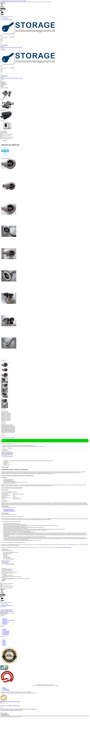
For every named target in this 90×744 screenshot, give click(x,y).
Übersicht (2, 47)
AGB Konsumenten (5, 689)
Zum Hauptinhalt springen (4, 0)
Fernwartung (4, 624)
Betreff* (3, 563)
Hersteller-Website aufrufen (5, 560)
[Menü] (1, 35)
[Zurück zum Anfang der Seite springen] (1, 708)
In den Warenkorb (4, 450)
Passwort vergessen (5, 622)
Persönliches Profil (7, 47)
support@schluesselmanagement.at (65, 547)
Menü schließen (4, 45)
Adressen (11, 47)
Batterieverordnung (5, 633)
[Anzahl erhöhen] (9, 448)
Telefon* (3, 573)
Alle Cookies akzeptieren (18, 710)
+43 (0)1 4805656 (5, 612)
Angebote (4, 642)
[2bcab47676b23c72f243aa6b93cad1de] (8, 320)
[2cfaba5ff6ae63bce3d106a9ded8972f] (8, 343)
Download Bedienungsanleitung (9, 510)
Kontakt (3, 644)
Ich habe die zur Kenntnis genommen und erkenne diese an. (16, 578)
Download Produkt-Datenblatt (7, 451)
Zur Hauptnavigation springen (21, 0)
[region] (45, 296)
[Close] (1, 410)
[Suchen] (11, 37)
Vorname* (3, 570)
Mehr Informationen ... (32, 709)
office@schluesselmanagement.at (6, 610)
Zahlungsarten (15, 47)
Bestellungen (20, 47)
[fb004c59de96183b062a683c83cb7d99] (8, 298)
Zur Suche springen (12, 0)
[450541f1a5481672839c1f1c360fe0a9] (8, 231)
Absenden (3, 579)
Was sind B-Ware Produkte (5, 714)
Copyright (4, 645)
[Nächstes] (5, 361)
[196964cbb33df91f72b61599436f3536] (8, 208)
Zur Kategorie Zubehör (4, 87)
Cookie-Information (5, 634)
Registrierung (4, 621)
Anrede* (3, 569)
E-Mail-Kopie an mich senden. (8, 575)
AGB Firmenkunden (5, 631)
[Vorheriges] (2, 361)
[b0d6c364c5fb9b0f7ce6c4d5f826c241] (8, 275)
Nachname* (4, 571)
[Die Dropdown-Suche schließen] (14, 37)
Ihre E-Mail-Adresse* (5, 572)
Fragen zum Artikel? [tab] (7, 464)
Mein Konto (4, 618)
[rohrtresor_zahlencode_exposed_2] (8, 164)
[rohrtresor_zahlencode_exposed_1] (8, 186)
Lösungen (4, 641)
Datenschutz (4, 688)
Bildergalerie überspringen (5, 158)
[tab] (28, 460)
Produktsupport (5, 623)
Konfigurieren (12, 710)
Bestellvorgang (4, 619)
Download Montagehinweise (8, 509)
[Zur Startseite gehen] (28, 34)
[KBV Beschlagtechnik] (45, 151)
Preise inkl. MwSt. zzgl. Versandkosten (7, 437)
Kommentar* (4, 568)
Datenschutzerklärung (11, 578)
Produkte (3, 640)
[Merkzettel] (1, 42)
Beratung (4, 643)
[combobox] (5, 37)
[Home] (45, 81)
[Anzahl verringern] (3, 448)
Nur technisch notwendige (5, 710)
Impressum (4, 629)
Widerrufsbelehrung (5, 632)
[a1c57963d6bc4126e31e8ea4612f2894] (8, 253)
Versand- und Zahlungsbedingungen (8, 620)
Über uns (4, 639)
